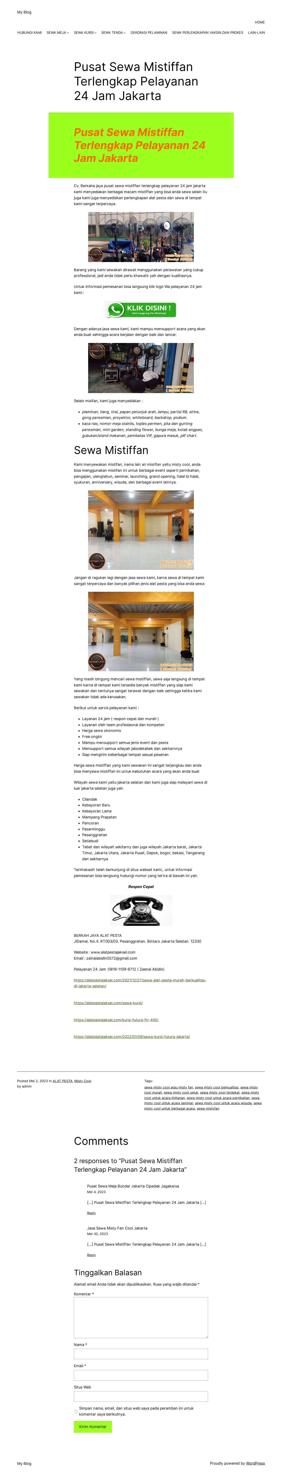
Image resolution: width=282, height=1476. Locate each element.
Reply (91, 1213)
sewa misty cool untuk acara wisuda (223, 1103)
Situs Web (82, 1387)
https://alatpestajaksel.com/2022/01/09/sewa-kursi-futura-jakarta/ (132, 1037)
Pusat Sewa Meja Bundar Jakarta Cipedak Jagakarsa (133, 1186)
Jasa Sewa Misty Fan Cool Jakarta (117, 1228)
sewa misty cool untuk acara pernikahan (218, 1098)
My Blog (24, 12)
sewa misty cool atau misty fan (168, 1087)
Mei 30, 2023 (97, 1234)
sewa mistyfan (208, 1108)
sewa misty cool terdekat (220, 1092)
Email (80, 1366)
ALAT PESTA (62, 1081)
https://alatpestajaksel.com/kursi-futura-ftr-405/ (116, 1020)
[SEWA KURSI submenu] (96, 33)
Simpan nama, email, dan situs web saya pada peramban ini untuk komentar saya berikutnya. (136, 1411)
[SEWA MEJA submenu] (68, 33)
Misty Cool (82, 1081)
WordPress (255, 1463)
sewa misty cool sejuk (181, 1092)
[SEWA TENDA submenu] (125, 33)
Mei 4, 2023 (96, 1192)
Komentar (84, 1294)
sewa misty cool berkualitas (216, 1087)
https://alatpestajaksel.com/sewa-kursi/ (108, 1003)
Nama (80, 1344)
